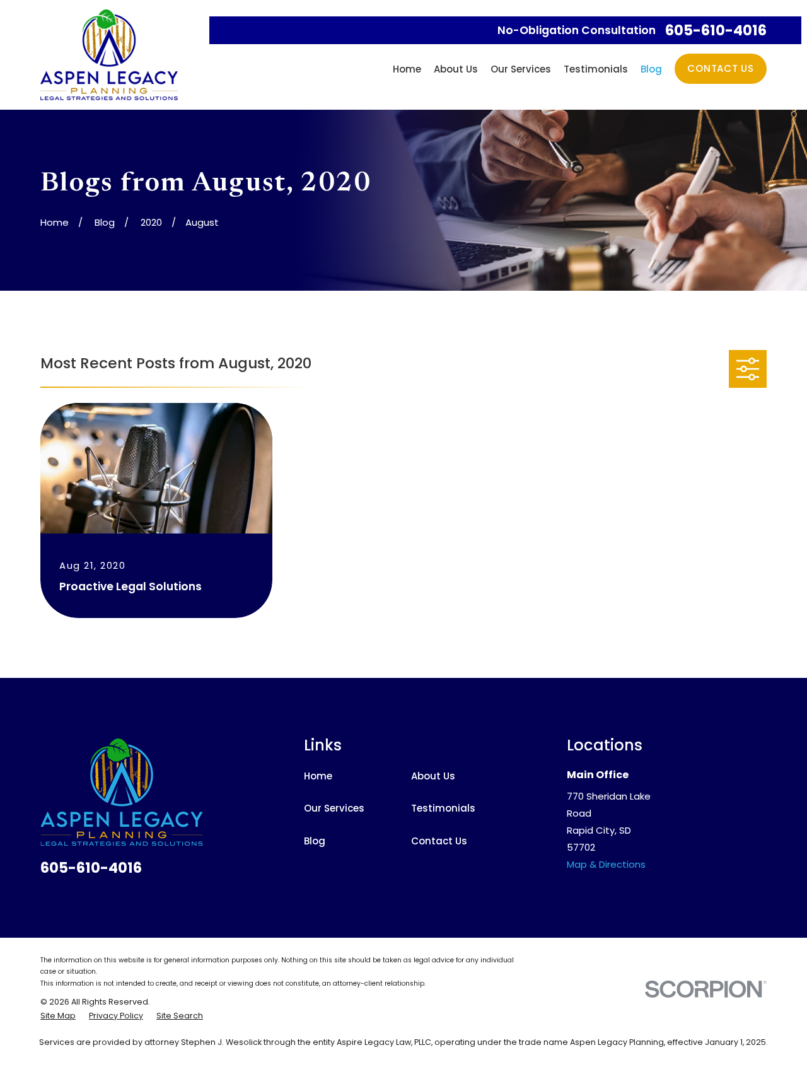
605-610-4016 (716, 30)
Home (318, 776)
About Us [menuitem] (456, 69)
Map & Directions (606, 864)
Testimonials (443, 808)
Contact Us (720, 68)
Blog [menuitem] (651, 69)
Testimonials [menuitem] (596, 69)
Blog (314, 841)
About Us (433, 776)
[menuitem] (58, 1016)
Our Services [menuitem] (521, 69)
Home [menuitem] (407, 69)
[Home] (109, 54)
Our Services (334, 808)
